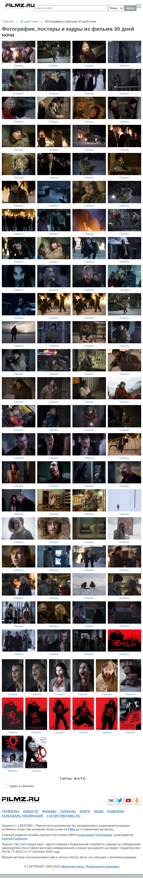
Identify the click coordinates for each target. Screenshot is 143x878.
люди (98, 811)
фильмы (49, 811)
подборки (115, 811)
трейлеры (10, 811)
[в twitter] (119, 800)
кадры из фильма (21, 786)
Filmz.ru (73, 829)
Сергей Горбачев (14, 838)
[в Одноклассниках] (137, 800)
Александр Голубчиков (94, 835)
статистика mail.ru (63, 816)
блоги (85, 811)
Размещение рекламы (102, 866)
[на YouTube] (128, 800)
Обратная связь (72, 866)
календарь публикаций (22, 816)
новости (30, 811)
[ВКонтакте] (111, 800)
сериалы (68, 811)
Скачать (18, 65)
